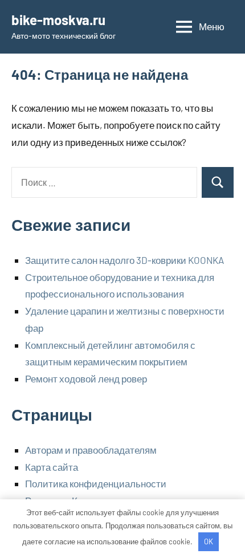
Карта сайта (51, 467)
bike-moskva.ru (58, 19)
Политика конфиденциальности (95, 483)
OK (208, 541)
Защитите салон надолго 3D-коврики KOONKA (124, 260)
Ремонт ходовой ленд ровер (86, 378)
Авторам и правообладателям (91, 449)
